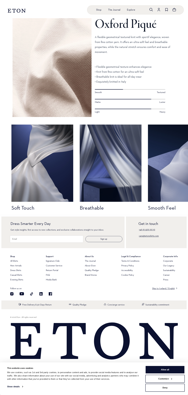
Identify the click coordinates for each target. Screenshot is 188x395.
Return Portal (52, 270)
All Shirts (14, 261)
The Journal (114, 10)
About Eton (90, 266)
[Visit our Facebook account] (50, 293)
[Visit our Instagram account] (11, 293)
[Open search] (151, 9)
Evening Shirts (16, 280)
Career (166, 275)
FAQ (48, 275)
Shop (98, 10)
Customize (163, 379)
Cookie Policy (127, 275)
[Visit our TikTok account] (31, 293)
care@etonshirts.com (149, 236)
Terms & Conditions (130, 261)
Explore (131, 10)
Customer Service (54, 266)
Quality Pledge (92, 270)
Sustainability (169, 270)
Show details (13, 386)
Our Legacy (168, 266)
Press (165, 280)
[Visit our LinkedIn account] (41, 293)
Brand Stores (91, 275)
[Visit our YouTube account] (22, 294)
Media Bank (51, 280)
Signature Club (53, 261)
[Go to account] (158, 9)
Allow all (165, 369)
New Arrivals (16, 266)
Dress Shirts (15, 270)
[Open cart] (174, 9)
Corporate (168, 261)
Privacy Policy (127, 266)
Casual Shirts (16, 275)
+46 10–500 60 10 (147, 230)
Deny (165, 387)
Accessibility (127, 270)
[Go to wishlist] (166, 9)
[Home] (94, 341)
